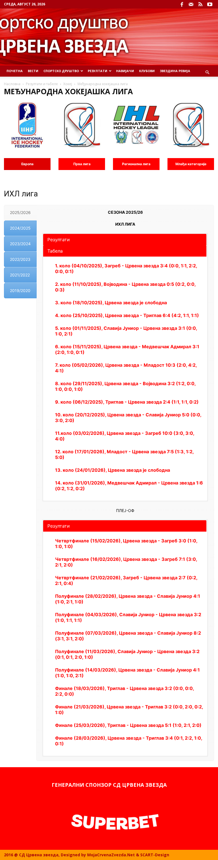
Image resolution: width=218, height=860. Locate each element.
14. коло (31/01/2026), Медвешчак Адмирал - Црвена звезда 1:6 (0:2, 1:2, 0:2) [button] (129, 485)
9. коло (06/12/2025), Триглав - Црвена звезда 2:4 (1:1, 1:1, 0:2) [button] (127, 402)
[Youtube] (210, 4)
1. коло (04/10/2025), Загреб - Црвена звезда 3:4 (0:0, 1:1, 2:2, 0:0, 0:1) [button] (126, 268)
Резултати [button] (58, 239)
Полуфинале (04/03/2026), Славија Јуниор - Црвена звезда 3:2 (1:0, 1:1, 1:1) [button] (128, 617)
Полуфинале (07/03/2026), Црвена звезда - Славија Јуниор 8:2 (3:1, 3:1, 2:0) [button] (128, 635)
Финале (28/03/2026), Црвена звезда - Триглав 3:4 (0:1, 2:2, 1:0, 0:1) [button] (128, 740)
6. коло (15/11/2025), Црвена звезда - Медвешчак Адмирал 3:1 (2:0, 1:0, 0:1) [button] (127, 349)
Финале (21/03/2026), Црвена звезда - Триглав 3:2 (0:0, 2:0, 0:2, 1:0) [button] (129, 709)
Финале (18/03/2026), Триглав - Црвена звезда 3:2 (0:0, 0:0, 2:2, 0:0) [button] (124, 691)
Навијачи (125, 71)
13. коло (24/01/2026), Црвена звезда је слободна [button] (112, 470)
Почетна (15, 71)
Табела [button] (55, 251)
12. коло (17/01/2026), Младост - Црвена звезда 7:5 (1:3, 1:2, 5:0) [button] (124, 454)
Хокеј (67, 83)
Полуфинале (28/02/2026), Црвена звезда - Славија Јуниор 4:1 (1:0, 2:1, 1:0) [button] (127, 599)
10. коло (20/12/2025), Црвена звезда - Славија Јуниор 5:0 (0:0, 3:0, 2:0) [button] (128, 417)
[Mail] (191, 4)
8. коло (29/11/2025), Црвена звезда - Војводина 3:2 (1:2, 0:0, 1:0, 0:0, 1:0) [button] (125, 386)
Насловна (12, 83)
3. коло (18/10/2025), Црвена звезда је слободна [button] (111, 302)
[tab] (20, 212)
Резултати (97, 71)
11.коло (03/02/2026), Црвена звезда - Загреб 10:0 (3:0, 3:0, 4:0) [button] (124, 436)
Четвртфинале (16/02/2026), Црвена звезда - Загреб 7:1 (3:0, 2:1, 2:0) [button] (126, 562)
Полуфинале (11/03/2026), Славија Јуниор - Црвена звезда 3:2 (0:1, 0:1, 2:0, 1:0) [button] (127, 654)
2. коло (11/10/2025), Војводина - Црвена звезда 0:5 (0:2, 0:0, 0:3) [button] (125, 287)
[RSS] (200, 4)
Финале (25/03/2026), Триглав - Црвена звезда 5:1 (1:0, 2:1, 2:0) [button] (128, 725)
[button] (207, 72)
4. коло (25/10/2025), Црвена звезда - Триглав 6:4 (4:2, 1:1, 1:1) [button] (127, 315)
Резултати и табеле (42, 83)
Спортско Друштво (61, 71)
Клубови (147, 71)
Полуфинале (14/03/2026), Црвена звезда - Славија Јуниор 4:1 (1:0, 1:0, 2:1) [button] (127, 672)
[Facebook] (181, 4)
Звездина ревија (175, 71)
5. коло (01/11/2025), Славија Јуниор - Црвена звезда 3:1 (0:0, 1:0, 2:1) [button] (126, 331)
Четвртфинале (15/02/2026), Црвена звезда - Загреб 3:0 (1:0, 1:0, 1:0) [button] (126, 543)
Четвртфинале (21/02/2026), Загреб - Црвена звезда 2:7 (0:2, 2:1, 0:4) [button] (126, 580)
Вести (33, 71)
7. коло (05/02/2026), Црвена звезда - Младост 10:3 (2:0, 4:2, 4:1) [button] (126, 368)
